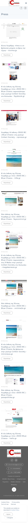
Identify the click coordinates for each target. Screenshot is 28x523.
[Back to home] (14, 3)
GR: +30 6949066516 (15, 468)
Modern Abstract (15, 482)
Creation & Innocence (14, 476)
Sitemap (13, 504)
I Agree (8, 514)
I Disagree (10, 517)
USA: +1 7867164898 (15, 472)
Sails (24, 482)
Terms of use (4, 504)
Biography (14, 484)
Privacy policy (16, 502)
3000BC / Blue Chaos (8, 479)
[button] (26, 3)
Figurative (5, 482)
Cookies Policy (5, 502)
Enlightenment (21, 479)
